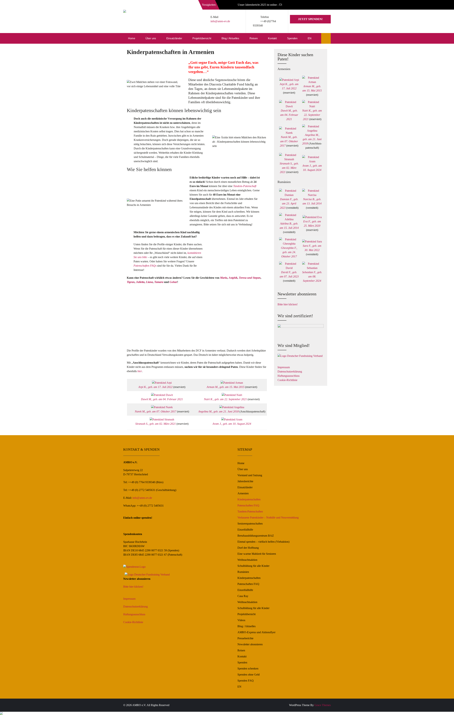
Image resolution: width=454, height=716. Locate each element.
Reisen (254, 38)
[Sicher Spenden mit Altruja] (1, 713)
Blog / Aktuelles (230, 38)
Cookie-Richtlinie (287, 380)
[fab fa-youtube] (327, 5)
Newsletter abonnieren (250, 644)
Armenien (243, 493)
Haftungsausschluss (289, 375)
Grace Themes (322, 705)
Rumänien (243, 571)
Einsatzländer (174, 38)
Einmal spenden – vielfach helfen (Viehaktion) (263, 541)
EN (309, 38)
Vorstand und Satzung (249, 475)
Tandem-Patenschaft (244, 186)
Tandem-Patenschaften (250, 511)
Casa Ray (242, 596)
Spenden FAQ (245, 680)
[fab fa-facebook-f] (311, 5)
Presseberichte (245, 638)
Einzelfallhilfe (245, 529)
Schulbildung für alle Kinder (253, 565)
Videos (241, 620)
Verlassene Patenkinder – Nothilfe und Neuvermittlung (268, 517)
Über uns (150, 38)
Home (131, 38)
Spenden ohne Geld (248, 674)
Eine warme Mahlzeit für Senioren (256, 553)
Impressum (284, 367)
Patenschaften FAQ (248, 505)
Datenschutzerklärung (290, 371)
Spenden (292, 38)
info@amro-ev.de (220, 21)
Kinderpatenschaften (249, 499)
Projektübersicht (201, 38)
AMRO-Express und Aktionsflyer (256, 632)
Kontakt (272, 38)
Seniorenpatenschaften (250, 523)
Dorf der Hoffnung (248, 547)
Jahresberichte (245, 481)
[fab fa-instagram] (319, 5)
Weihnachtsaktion (247, 559)
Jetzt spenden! (310, 19)
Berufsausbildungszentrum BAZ (255, 535)
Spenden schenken (247, 668)
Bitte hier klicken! (288, 304)
